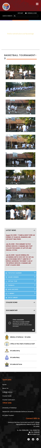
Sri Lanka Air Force (16, 364)
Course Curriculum (8, 400)
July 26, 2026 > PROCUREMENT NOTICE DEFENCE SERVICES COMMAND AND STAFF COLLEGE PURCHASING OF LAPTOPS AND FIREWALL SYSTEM (19, 247)
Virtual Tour (12, 281)
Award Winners (13, 277)
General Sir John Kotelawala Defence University (18, 412)
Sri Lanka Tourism (8, 415)
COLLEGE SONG (11, 302)
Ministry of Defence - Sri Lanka (20, 337)
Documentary (12, 310)
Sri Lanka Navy (15, 357)
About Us (5, 388)
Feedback (11, 285)
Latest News (11, 230)
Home (4, 384)
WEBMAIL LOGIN (32, 13)
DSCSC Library (13, 298)
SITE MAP (20, 13)
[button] (37, 3)
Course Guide (6, 396)
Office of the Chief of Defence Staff (22, 344)
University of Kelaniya (9, 408)
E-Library (11, 293)
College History (7, 392)
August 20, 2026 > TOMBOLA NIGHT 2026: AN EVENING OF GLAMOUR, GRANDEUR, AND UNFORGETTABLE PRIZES (20, 237)
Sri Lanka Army (15, 351)
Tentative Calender (15, 273)
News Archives (13, 289)
